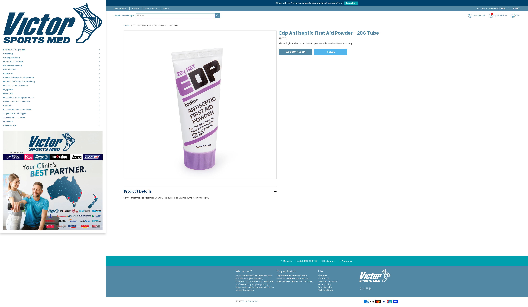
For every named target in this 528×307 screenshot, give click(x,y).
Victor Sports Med (250, 301)
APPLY (516, 8)
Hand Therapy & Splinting (19, 81)
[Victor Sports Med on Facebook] (360, 289)
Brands (135, 8)
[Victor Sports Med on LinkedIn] (370, 289)
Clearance (9, 125)
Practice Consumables (17, 109)
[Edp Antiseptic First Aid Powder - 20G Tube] (200, 105)
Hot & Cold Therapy (15, 85)
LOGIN (501, 8)
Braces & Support (14, 49)
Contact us (323, 278)
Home (127, 26)
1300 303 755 (478, 15)
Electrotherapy (12, 65)
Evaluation (9, 69)
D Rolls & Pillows (13, 61)
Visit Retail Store (325, 290)
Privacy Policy (324, 284)
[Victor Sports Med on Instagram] (367, 289)
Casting (8, 53)
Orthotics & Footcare (16, 101)
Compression (11, 57)
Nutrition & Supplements (18, 97)
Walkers (8, 121)
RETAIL (331, 51)
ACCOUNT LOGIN (296, 51)
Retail (166, 8)
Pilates (7, 105)
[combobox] (175, 15)
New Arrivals (120, 8)
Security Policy (325, 287)
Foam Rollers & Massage (18, 77)
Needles (8, 93)
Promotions (351, 3)
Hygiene (8, 89)
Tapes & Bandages (15, 113)
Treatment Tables (14, 117)
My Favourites (499, 15)
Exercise (8, 73)
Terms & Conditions (327, 281)
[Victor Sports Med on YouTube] (364, 289)
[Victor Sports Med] (53, 23)
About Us (322, 275)
